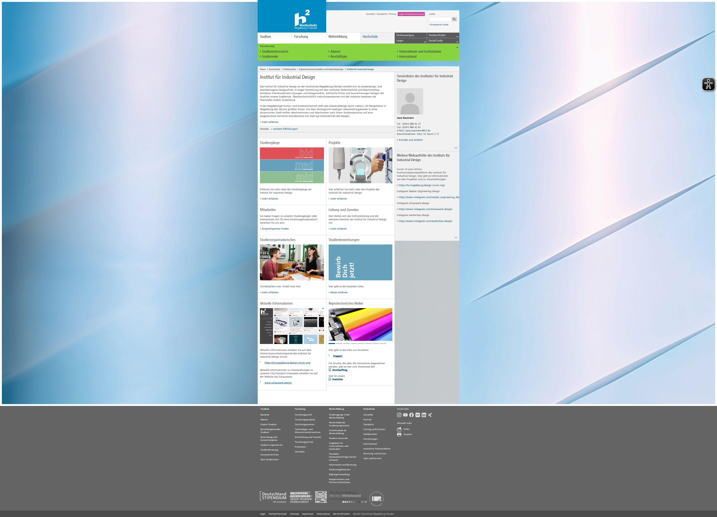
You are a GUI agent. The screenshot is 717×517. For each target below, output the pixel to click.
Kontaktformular (278, 514)
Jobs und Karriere (372, 458)
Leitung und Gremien (374, 429)
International (408, 56)
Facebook (412, 415)
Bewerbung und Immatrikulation (268, 438)
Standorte (382, 14)
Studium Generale (338, 438)
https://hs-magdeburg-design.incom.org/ (288, 362)
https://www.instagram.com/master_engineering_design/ (426, 197)
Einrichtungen (370, 439)
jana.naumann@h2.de (418, 130)
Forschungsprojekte (305, 419)
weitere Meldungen (285, 128)
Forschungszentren (304, 424)
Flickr (418, 415)
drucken (408, 434)
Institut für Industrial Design (360, 69)
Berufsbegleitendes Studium (270, 431)
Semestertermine (269, 454)
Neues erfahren (339, 292)
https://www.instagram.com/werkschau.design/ (425, 221)
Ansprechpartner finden (275, 228)
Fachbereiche (289, 69)
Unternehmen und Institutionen (420, 51)
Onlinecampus (405, 35)
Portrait (367, 419)
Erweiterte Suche (439, 24)
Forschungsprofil (303, 414)
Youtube (406, 415)
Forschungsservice (304, 442)
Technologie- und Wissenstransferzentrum (308, 431)
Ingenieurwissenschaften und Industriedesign (321, 69)
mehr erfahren (270, 122)
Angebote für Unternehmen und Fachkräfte (338, 446)
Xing (431, 415)
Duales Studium (268, 424)
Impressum (308, 514)
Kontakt (370, 14)
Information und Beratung (342, 464)
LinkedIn (425, 415)
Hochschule (370, 36)
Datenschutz (323, 514)
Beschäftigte (339, 56)
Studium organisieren (271, 445)
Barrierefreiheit (341, 514)
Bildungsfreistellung (339, 474)
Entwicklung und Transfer (308, 437)
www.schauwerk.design (278, 382)
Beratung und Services (374, 453)
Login (263, 514)
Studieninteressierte (275, 51)
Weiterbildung (337, 36)
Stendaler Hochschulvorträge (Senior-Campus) (343, 457)
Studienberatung (269, 450)
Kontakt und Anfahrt (411, 139)
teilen (407, 429)
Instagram (400, 415)
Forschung (301, 36)
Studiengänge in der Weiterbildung (339, 416)
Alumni (335, 51)
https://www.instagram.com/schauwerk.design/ (425, 209)
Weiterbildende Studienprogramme (339, 424)
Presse (392, 14)
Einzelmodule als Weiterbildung (337, 432)
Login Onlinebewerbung (411, 14)
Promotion (300, 447)
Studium (265, 36)
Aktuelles (300, 451)
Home (263, 69)
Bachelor (264, 414)
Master (264, 419)
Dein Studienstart (269, 459)
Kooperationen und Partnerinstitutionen (339, 481)
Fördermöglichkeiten (340, 469)
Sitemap (294, 514)
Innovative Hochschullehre (376, 448)
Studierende (270, 56)
